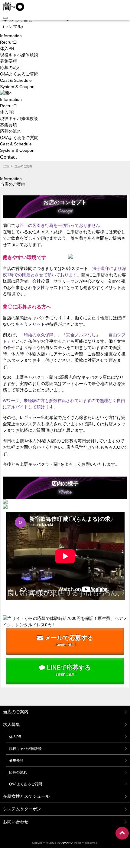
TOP (6, 166)
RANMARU (65, 842)
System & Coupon (17, 86)
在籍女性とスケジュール (26, 796)
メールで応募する (68, 640)
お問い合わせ (15, 821)
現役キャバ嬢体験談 (19, 54)
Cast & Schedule (16, 80)
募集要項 (8, 61)
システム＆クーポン (22, 808)
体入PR (7, 48)
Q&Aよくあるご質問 (19, 73)
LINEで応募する (68, 670)
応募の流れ (10, 67)
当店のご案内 (15, 711)
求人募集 (11, 724)
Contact (8, 157)
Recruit (7, 42)
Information (11, 35)
